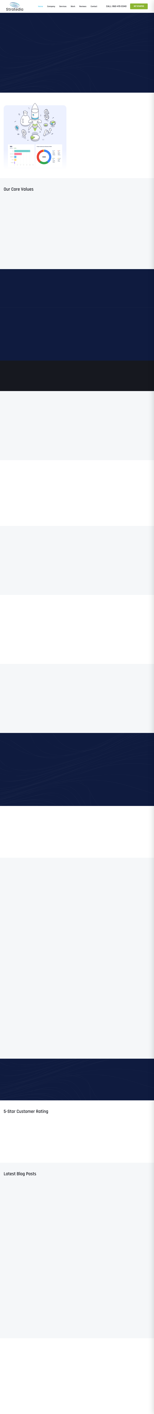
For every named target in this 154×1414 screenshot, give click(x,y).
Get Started (139, 6)
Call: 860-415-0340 (116, 6)
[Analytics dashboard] (35, 145)
